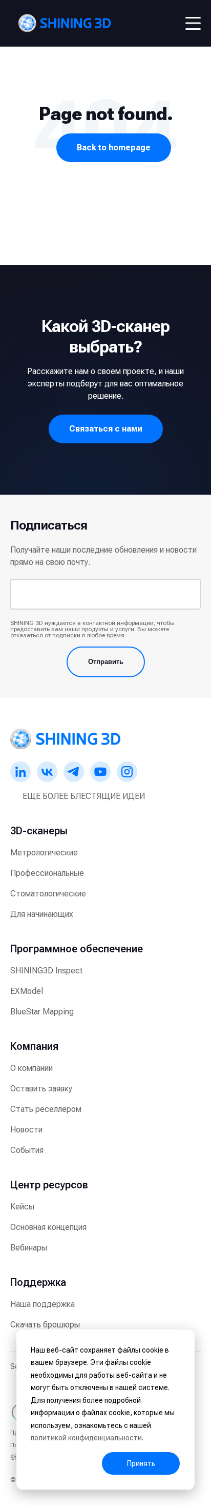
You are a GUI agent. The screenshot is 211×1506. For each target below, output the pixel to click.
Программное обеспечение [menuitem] (76, 949)
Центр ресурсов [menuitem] (49, 1185)
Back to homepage (114, 147)
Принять (141, 1463)
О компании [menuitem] (31, 1068)
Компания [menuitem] (34, 1046)
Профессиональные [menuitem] (47, 873)
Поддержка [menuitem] (38, 1282)
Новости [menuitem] (26, 1130)
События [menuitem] (27, 1150)
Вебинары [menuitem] (28, 1248)
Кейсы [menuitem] (22, 1206)
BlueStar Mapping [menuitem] (42, 1011)
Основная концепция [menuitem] (48, 1227)
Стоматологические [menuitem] (48, 893)
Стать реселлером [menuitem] (45, 1109)
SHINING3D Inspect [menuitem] (46, 970)
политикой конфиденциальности (86, 1438)
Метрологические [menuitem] (44, 852)
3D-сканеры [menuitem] (39, 831)
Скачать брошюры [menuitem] (45, 1324)
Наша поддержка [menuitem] (42, 1304)
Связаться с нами (105, 429)
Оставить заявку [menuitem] (41, 1088)
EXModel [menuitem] (26, 991)
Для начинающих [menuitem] (41, 914)
